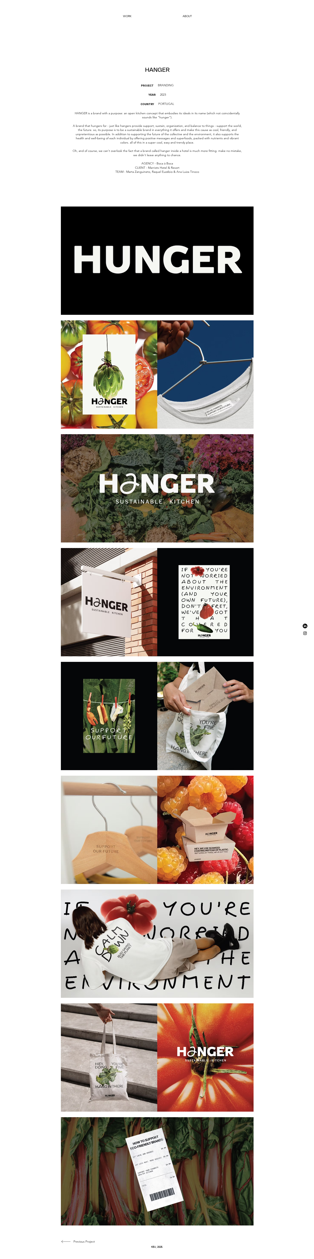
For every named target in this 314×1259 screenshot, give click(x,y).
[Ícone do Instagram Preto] (305, 633)
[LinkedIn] (305, 626)
